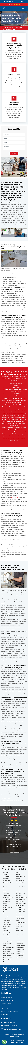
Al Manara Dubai (20, 947)
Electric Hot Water (6, 1006)
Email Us (23, 1)
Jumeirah (18, 872)
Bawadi (17, 920)
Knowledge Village (7, 941)
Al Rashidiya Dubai (20, 945)
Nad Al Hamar (6, 926)
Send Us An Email (10, 1026)
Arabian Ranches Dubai (20, 935)
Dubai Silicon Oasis (20, 886)
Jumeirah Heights (7, 957)
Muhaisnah (6, 884)
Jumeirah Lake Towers (8, 953)
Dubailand (18, 878)
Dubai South (19, 884)
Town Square (6, 901)
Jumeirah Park (6, 951)
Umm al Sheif (6, 899)
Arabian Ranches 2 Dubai (20, 931)
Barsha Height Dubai (21, 922)
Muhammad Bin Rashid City (7, 933)
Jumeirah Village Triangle (7, 944)
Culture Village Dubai (21, 911)
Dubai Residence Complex (20, 890)
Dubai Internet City (20, 899)
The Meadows (6, 880)
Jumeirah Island (7, 955)
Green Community (20, 876)
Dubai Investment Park (21, 897)
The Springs (6, 878)
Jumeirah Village (7, 949)
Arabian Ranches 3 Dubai (20, 927)
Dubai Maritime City (20, 893)
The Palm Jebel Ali (7, 907)
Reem (4, 918)
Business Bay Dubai (8, 27)
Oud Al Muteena (7, 924)
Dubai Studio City (20, 880)
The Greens (6, 911)
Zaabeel (5, 874)
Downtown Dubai (20, 905)
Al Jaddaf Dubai (19, 951)
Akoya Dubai (6, 886)
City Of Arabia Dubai (21, 914)
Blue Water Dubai (20, 918)
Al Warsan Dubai (20, 941)
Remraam (5, 916)
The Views (5, 905)
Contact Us (5, 1014)
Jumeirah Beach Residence (7, 960)
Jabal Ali (18, 874)
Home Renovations (7, 997)
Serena (5, 914)
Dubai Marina (19, 895)
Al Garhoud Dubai (20, 953)
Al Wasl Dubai (19, 939)
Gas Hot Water (5, 1008)
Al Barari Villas (6, 895)
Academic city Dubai (21, 959)
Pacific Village (6, 922)
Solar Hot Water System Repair (10, 1011)
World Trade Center (8, 897)
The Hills (5, 909)
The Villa (5, 903)
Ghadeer (5, 891)
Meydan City (6, 936)
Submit (14, 153)
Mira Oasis (5, 872)
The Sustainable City (8, 889)
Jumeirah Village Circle (8, 947)
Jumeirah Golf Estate (8, 882)
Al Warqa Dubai (19, 943)
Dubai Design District (21, 903)
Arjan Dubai (18, 924)
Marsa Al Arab (6, 939)
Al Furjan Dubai (19, 955)
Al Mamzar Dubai (20, 949)
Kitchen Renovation (7, 1003)
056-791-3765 (17, 1042)
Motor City (5, 930)
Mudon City (6, 928)
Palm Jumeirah (6, 920)
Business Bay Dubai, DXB (12, 1029)
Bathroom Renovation (7, 1000)
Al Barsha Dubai (19, 957)
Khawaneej (6, 893)
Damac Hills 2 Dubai (21, 907)
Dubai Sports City (20, 882)
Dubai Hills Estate (20, 901)
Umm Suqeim (6, 876)
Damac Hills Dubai (20, 909)
